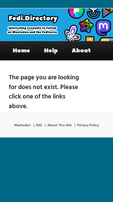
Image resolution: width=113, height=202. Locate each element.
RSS (39, 125)
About (81, 51)
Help (51, 51)
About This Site (59, 125)
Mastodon (22, 125)
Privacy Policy (88, 125)
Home (21, 51)
